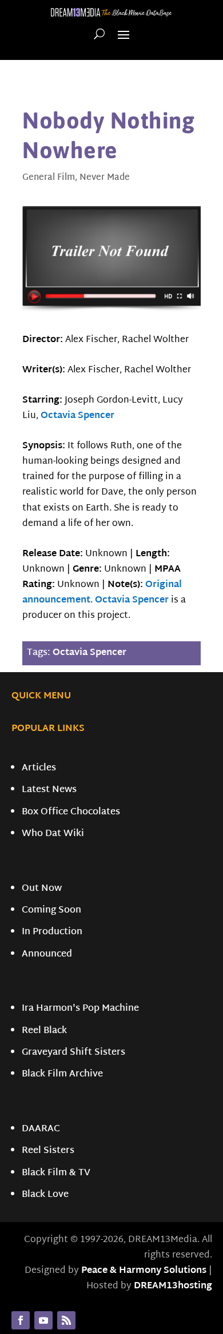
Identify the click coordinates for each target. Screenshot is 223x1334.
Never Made (104, 178)
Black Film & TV (56, 1173)
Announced (47, 954)
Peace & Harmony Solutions (143, 1271)
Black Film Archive (62, 1074)
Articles (39, 768)
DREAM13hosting (173, 1286)
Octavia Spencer (77, 416)
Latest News (49, 790)
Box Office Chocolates (71, 812)
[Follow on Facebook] (20, 1320)
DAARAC (41, 1129)
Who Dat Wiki (53, 834)
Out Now (42, 889)
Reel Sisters (48, 1151)
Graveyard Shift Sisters (73, 1052)
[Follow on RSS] (66, 1320)
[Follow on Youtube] (43, 1320)
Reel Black (44, 1031)
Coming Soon (51, 910)
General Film (48, 178)
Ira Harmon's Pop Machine (80, 1008)
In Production (52, 932)
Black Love (45, 1195)
